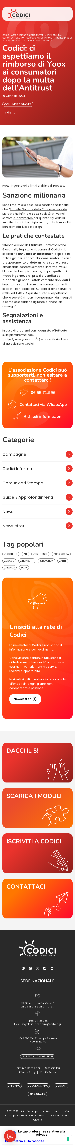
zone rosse (40, 554)
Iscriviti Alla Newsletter (37, 1056)
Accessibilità (52, 1068)
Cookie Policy (48, 1072)
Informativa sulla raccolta (24, 1141)
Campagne (14, 454)
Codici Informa (17, 468)
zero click (46, 560)
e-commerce (23, 218)
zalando (9, 567)
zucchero (10, 554)
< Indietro (8, 112)
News (7, 511)
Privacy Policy (27, 1072)
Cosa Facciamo (38, 1085)
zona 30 (9, 560)
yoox (24, 567)
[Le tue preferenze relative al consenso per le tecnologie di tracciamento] (68, 1139)
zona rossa (61, 554)
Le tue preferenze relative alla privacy (41, 1132)
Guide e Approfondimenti (27, 497)
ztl (25, 554)
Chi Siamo (14, 1085)
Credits (37, 1119)
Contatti (61, 1085)
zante (62, 560)
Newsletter (13, 526)
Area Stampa (38, 1094)
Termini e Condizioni (27, 1068)
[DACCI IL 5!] (37, 762)
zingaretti (27, 560)
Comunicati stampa (18, 104)
